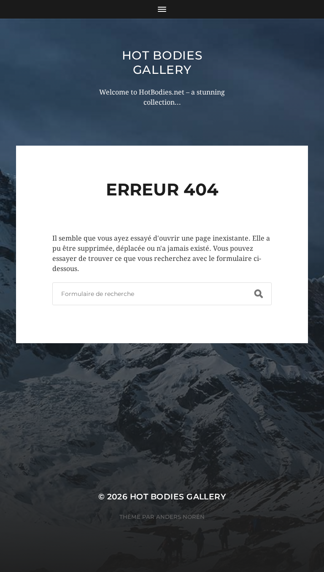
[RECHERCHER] (258, 294)
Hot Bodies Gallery (162, 62)
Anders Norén (180, 516)
